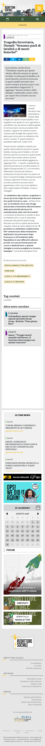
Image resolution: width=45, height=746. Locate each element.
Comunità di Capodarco (31, 686)
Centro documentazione (31, 702)
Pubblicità (6, 731)
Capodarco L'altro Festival (30, 681)
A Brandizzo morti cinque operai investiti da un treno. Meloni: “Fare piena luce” (22, 320)
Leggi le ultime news (14, 282)
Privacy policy (29, 731)
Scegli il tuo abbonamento (17, 276)
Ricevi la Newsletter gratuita (19, 265)
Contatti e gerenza (33, 668)
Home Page (9, 271)
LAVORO (7, 300)
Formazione (36, 700)
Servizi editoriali (34, 705)
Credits (26, 732)
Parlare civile (36, 684)
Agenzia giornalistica (32, 697)
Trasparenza (17, 731)
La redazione (36, 663)
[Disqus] (22, 377)
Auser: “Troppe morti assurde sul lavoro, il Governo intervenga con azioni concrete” (21, 339)
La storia (37, 666)
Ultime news (22, 415)
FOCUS (10, 550)
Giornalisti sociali (34, 679)
